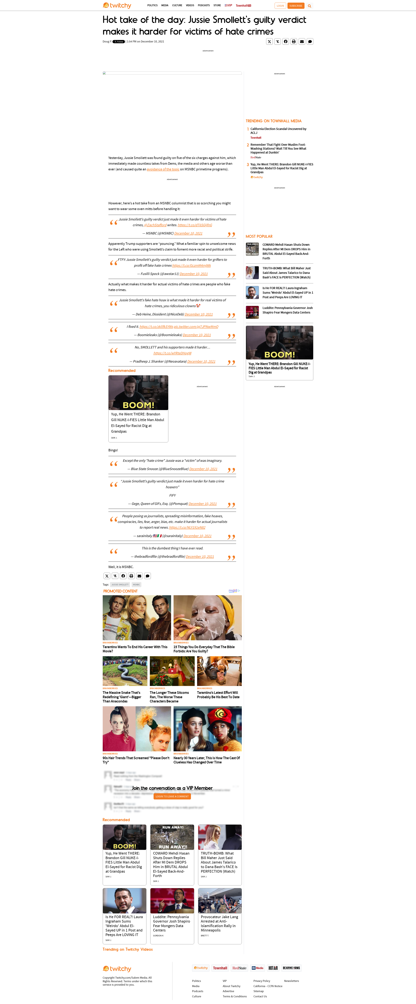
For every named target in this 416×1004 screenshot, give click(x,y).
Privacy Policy (262, 981)
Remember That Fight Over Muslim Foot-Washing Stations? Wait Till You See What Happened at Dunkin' (278, 148)
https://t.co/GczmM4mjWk (191, 266)
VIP (225, 981)
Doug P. (107, 41)
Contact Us (260, 996)
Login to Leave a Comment (172, 796)
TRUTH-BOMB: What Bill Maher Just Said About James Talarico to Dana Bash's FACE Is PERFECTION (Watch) (219, 862)
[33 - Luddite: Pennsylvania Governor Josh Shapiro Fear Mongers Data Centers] (252, 312)
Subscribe (296, 5)
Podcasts (204, 5)
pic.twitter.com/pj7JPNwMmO (196, 327)
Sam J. (114, 438)
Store (217, 5)
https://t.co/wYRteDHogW (172, 353)
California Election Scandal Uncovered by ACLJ (278, 131)
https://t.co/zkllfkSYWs (156, 327)
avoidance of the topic (163, 169)
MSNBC (136, 584)
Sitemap (259, 991)
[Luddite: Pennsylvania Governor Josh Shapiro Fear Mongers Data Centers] (172, 901)
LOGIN (280, 5)
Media (164, 5)
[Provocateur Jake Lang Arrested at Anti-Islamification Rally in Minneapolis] (220, 901)
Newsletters (291, 981)
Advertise (228, 991)
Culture (177, 5)
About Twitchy (231, 986)
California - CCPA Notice (268, 986)
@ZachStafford (155, 225)
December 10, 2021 (188, 233)
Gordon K (158, 936)
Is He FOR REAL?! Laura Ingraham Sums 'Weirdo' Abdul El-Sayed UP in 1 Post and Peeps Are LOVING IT (124, 926)
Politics (152, 5)
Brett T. (205, 936)
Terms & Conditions (235, 996)
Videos (190, 5)
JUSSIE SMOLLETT (120, 584)
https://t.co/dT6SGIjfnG (195, 225)
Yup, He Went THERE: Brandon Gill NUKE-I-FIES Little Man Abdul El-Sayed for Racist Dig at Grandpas (123, 862)
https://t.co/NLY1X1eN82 (187, 528)
